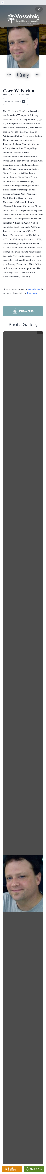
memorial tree (33, 288)
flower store (32, 293)
